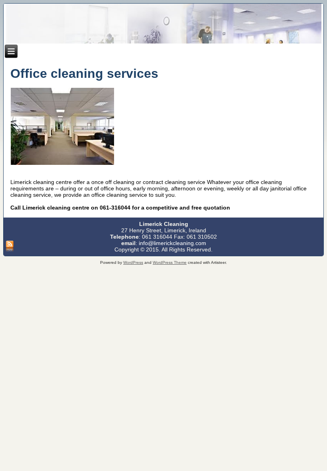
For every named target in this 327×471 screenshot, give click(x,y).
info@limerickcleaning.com (172, 243)
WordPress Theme (170, 262)
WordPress (133, 262)
